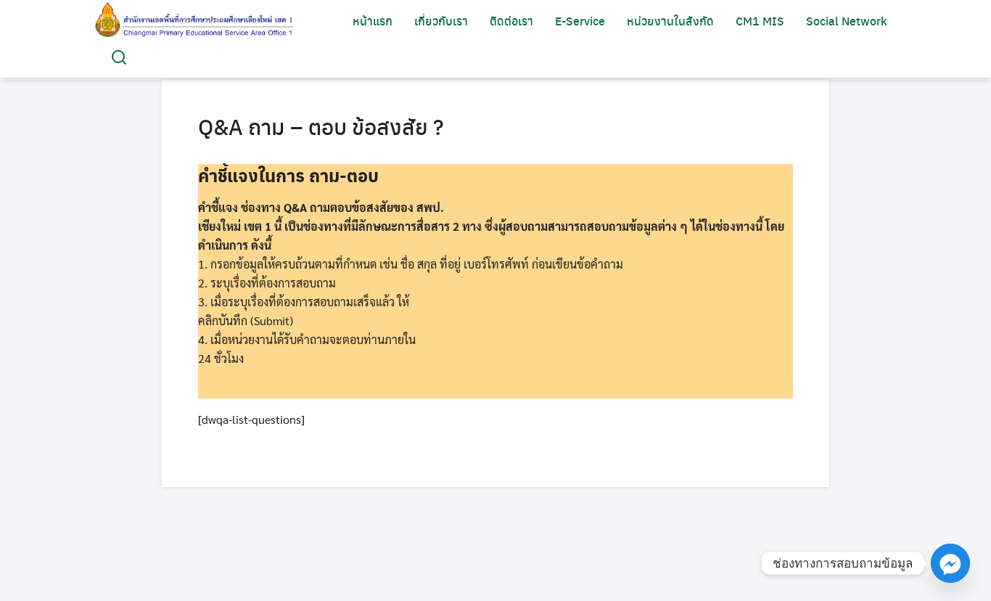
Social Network (846, 20)
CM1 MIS (760, 20)
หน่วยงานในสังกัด (670, 20)
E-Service (580, 20)
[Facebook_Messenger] (950, 563)
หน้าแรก (372, 20)
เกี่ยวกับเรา (441, 20)
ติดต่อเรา (511, 20)
